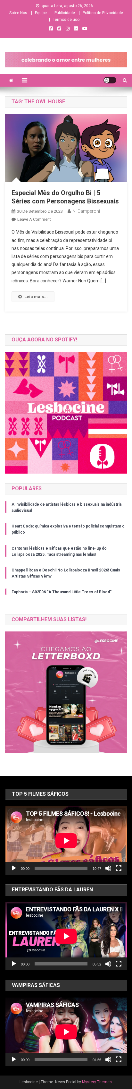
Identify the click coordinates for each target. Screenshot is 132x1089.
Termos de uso (66, 19)
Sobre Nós (18, 13)
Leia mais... (36, 296)
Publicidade (64, 13)
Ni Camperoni (86, 211)
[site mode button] (109, 80)
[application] (66, 840)
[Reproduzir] (14, 868)
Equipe (41, 13)
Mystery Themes (97, 1082)
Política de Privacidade (103, 13)
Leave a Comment (34, 219)
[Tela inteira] (118, 868)
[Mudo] (108, 868)
